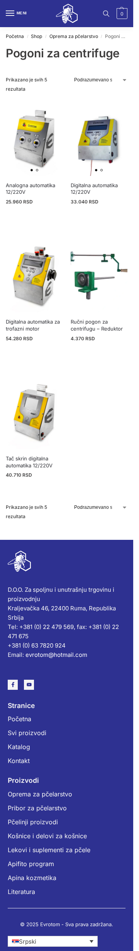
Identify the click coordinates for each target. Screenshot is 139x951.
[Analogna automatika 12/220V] (34, 138)
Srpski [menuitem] (27, 941)
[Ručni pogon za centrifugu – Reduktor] (99, 274)
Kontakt (19, 761)
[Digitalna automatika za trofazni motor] (34, 274)
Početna (15, 36)
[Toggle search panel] (106, 13)
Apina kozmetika (32, 878)
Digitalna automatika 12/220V (94, 188)
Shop (36, 36)
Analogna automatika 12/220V (30, 188)
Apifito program (31, 864)
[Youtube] (29, 685)
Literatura (21, 892)
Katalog (19, 747)
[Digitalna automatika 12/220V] (99, 138)
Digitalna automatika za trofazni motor (33, 325)
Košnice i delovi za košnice (47, 836)
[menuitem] (53, 941)
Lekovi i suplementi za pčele (49, 850)
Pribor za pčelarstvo (37, 808)
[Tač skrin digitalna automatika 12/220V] (34, 411)
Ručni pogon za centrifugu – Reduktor (97, 325)
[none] (53, 941)
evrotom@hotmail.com (56, 654)
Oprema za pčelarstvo (73, 36)
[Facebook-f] (13, 685)
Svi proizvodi (27, 733)
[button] (121, 13)
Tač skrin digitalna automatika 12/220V (29, 462)
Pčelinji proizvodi (33, 822)
